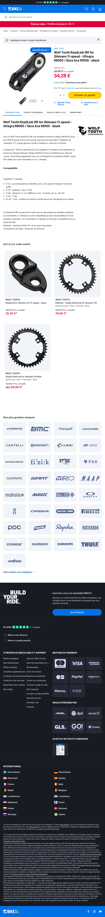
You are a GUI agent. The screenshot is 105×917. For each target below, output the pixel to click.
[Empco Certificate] (60, 749)
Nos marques (32, 689)
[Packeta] (94, 727)
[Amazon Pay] (94, 677)
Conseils (30, 707)
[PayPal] (77, 677)
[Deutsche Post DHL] (60, 713)
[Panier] (100, 9)
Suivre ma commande (36, 680)
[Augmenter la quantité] (64, 95)
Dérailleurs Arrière (67, 31)
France (98, 88)
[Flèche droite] (48, 274)
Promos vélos (38, 24)
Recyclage (8, 689)
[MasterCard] (60, 663)
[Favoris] (86, 9)
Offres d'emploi (10, 667)
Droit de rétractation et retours (38, 663)
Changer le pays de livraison (14, 841)
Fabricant (76, 112)
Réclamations (32, 667)
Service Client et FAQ (36, 658)
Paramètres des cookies (14, 685)
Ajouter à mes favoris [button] (64, 103)
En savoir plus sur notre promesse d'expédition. (29, 874)
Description (12, 112)
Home (5, 31)
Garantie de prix (34, 698)
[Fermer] (98, 39)
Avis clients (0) (56, 112)
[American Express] (94, 663)
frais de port (64, 825)
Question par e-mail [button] (91, 103)
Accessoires (81, 31)
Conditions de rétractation (15, 676)
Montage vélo (33, 702)
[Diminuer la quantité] (56, 95)
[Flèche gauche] (7, 274)
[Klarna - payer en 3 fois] (60, 691)
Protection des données (13, 680)
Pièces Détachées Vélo (29, 31)
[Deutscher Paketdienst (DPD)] (77, 713)
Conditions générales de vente (15, 671)
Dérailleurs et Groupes (49, 31)
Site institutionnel (10, 663)
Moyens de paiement (36, 676)
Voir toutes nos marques (17, 572)
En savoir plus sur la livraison (89, 865)
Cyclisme (14, 31)
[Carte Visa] (77, 663)
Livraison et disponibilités (38, 693)
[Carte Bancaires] (60, 677)
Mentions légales (10, 658)
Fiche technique (33, 112)
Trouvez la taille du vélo (37, 685)
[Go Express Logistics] (77, 727)
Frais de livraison (34, 671)
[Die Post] (94, 713)
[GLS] (60, 727)
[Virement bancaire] (77, 691)
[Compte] (93, 9)
